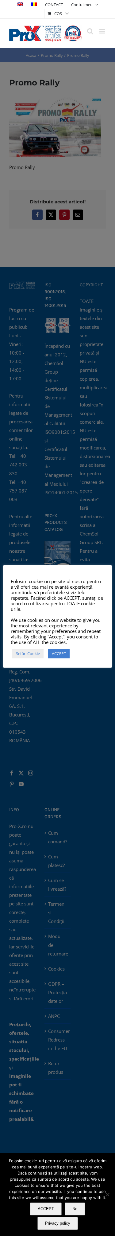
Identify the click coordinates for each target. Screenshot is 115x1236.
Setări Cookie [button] (28, 653)
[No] (107, 1194)
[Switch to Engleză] (20, 4)
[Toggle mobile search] (90, 31)
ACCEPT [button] (59, 653)
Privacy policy (57, 1223)
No (74, 1209)
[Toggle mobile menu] (102, 31)
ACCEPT (46, 1209)
